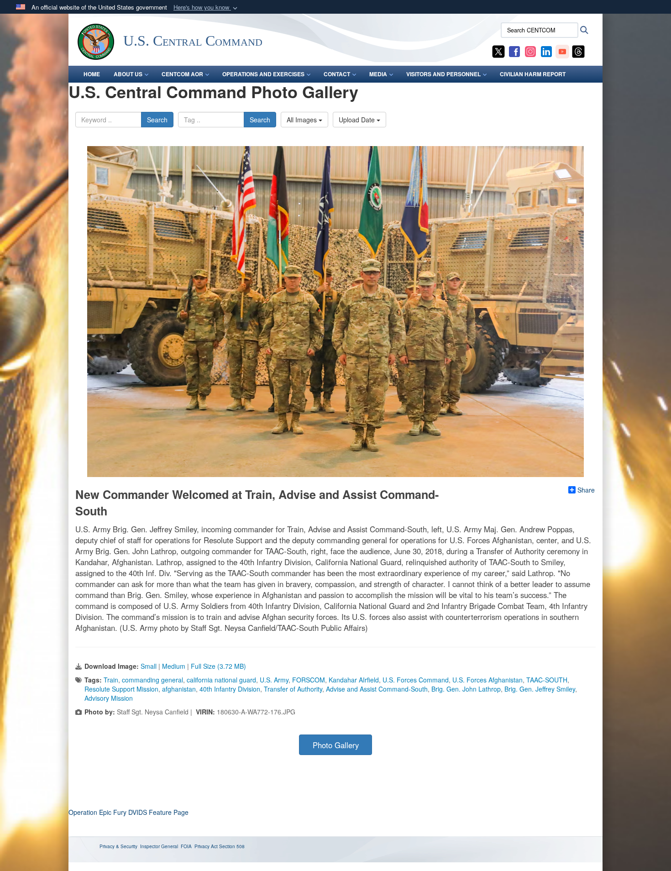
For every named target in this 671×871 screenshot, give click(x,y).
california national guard (221, 679)
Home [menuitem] (92, 74)
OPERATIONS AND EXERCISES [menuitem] (263, 74)
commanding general (152, 679)
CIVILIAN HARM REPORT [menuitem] (533, 74)
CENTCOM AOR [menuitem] (182, 74)
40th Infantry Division (229, 688)
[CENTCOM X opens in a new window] (498, 50)
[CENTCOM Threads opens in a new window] (578, 50)
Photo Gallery (336, 745)
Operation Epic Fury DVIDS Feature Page (128, 812)
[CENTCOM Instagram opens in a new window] (530, 50)
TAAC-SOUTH (546, 679)
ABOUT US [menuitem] (128, 74)
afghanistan (179, 688)
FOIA (186, 846)
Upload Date (358, 119)
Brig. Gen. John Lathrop (466, 688)
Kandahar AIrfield (354, 679)
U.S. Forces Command (416, 679)
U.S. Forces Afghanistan (487, 679)
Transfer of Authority (293, 688)
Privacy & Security (118, 846)
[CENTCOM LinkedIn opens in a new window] (546, 50)
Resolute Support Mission (121, 688)
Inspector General (159, 846)
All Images (303, 119)
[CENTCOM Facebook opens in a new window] (514, 50)
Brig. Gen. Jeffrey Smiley (539, 688)
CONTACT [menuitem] (337, 74)
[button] (206, 7)
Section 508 (232, 846)
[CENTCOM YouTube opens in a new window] (562, 50)
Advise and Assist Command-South (377, 688)
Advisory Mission (108, 698)
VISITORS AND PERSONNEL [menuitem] (443, 74)
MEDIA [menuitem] (378, 74)
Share (586, 489)
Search (157, 119)
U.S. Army (274, 679)
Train (111, 679)
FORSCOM (308, 679)
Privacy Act (206, 846)
